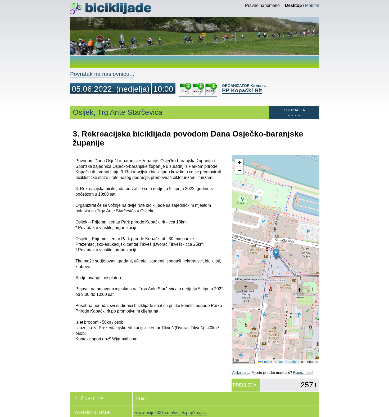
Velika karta (241, 373)
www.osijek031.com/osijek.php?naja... (171, 412)
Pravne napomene (262, 5)
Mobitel (312, 5)
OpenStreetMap (289, 361)
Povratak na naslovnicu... (102, 74)
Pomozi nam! (303, 373)
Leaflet (266, 361)
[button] (276, 254)
